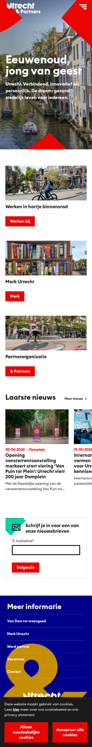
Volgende (26, 567)
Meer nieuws (74, 398)
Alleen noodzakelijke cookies (26, 732)
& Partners (20, 371)
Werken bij (20, 221)
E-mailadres (23, 541)
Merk (15, 296)
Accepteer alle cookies (70, 732)
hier (16, 709)
